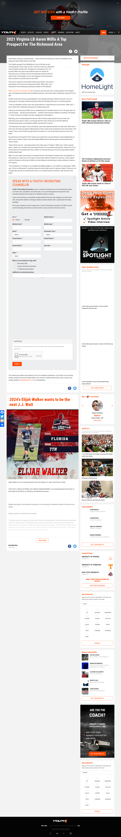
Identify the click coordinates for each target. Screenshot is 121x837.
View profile (97, 420)
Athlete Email (17, 224)
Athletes (31, 32)
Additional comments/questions (23, 272)
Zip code (47, 245)
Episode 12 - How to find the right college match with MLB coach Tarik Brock (97, 229)
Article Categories (91, 58)
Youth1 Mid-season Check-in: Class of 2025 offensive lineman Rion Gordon (96, 122)
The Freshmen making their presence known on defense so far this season (96, 160)
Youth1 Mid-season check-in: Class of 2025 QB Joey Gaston (96, 184)
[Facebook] (2, 412)
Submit (17, 364)
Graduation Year (50, 231)
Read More (42, 540)
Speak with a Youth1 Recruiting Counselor (36, 183)
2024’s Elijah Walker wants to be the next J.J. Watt (39, 402)
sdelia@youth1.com (27, 380)
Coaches (39, 32)
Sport (14, 231)
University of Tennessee (91, 565)
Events (46, 32)
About (78, 32)
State (14, 253)
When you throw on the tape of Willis (21, 91)
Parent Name (17, 238)
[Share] (2, 425)
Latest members (87, 507)
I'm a (14, 217)
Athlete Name (49, 217)
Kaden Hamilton (97, 413)
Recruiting (70, 32)
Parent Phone (49, 238)
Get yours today (97, 388)
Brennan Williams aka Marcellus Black (93, 500)
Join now (60, 18)
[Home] (10, 32)
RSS (79, 825)
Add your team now (97, 586)
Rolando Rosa (13, 545)
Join (103, 32)
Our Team (44, 825)
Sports (23, 32)
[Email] (2, 420)
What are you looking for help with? (24, 261)
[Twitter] (2, 416)
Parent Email (17, 245)
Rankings (61, 32)
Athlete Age (48, 224)
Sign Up (97, 643)
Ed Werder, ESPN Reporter (89, 478)
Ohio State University (90, 572)
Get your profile (97, 545)
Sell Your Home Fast (88, 92)
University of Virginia (90, 557)
